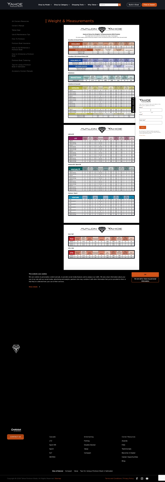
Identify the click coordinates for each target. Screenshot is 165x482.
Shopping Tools (78, 5)
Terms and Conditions (113, 478)
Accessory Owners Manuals (22, 71)
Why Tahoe (92, 5)
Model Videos (127, 429)
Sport (51, 449)
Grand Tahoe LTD (55, 429)
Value (86, 449)
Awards (124, 441)
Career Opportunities (130, 457)
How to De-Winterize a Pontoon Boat (21, 48)
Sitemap (58, 478)
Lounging (87, 433)
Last (152, 112)
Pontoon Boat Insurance (21, 43)
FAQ (123, 445)
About (124, 425)
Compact (87, 453)
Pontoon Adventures (130, 433)
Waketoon (53, 433)
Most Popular (89, 425)
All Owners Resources (20, 21)
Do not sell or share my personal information (145, 246)
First (140, 112)
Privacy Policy (128, 478)
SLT (50, 453)
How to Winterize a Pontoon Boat (23, 55)
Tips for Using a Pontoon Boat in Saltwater (21, 66)
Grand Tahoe (54, 425)
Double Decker (90, 445)
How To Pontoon (18, 39)
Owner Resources (128, 437)
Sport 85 (52, 445)
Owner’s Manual (18, 26)
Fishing (86, 441)
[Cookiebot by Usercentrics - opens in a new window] (16, 396)
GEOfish (52, 457)
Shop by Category (61, 5)
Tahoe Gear (16, 30)
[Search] (119, 4)
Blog (123, 461)
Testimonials (126, 449)
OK (145, 241)
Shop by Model (44, 5)
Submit (142, 127)
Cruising (87, 429)
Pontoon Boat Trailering (21, 60)
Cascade (52, 437)
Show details (33, 253)
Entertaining (88, 437)
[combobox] (108, 4)
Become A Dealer (128, 453)
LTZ (50, 441)
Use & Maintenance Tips (21, 34)
